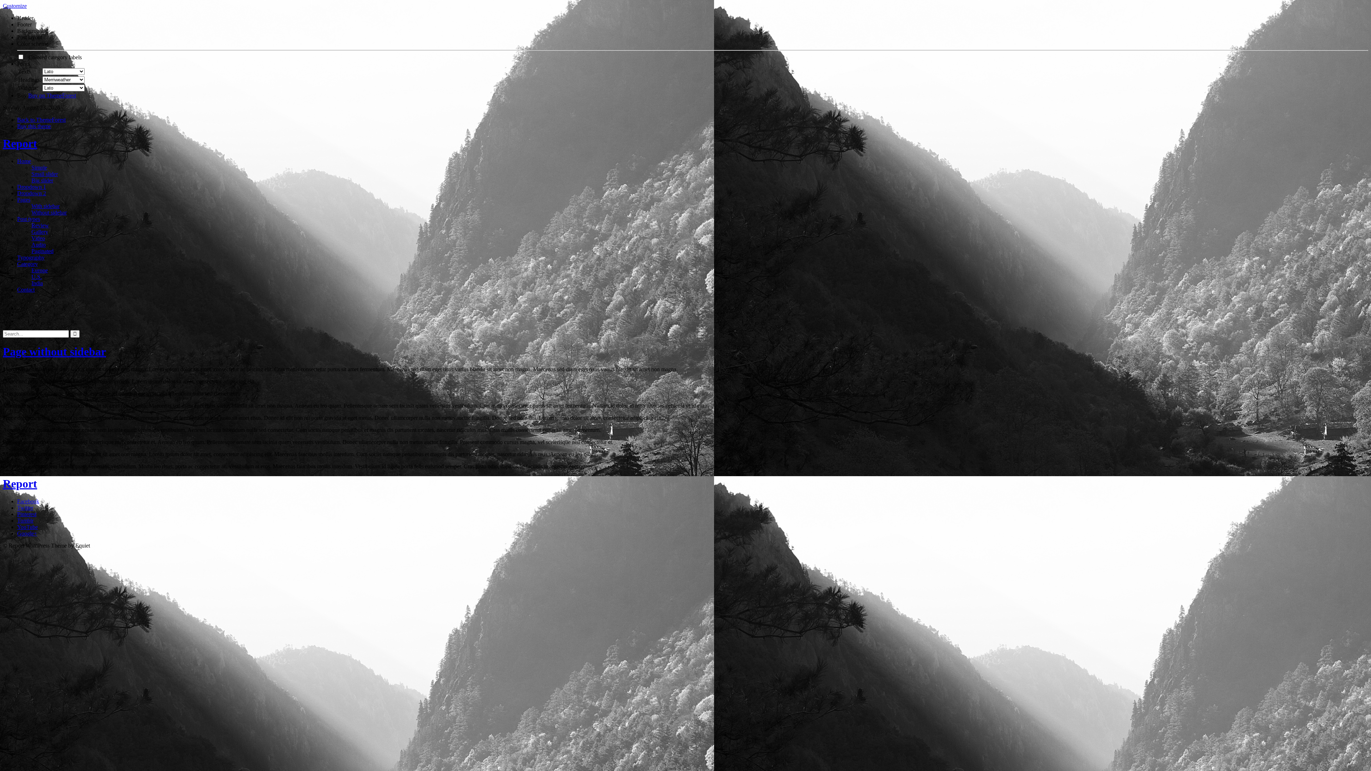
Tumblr (25, 521)
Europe (39, 270)
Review (40, 225)
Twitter (25, 508)
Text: (24, 72)
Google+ (27, 533)
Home (24, 161)
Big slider (42, 180)
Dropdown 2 (31, 193)
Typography (31, 258)
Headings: (29, 80)
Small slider (44, 174)
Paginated (42, 251)
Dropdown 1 (31, 187)
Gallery (39, 232)
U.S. (36, 277)
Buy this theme (34, 126)
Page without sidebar (54, 351)
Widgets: (28, 88)
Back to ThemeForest (41, 120)
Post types (28, 219)
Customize (15, 6)
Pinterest (26, 514)
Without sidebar (49, 213)
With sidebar (45, 206)
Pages (23, 200)
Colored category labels (53, 57)
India (37, 283)
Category (27, 264)
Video (38, 238)
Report (20, 143)
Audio (38, 245)
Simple (39, 168)
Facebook (28, 501)
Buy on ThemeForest (52, 95)
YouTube (27, 527)
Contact (26, 290)
